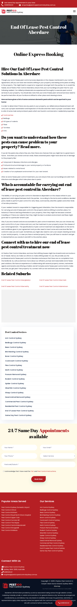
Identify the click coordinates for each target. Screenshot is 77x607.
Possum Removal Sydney (15, 374)
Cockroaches (8, 115)
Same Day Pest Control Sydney (18, 415)
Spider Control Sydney (14, 383)
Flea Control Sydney (13, 365)
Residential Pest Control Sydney (18, 406)
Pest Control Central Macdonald (13, 525)
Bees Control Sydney (14, 347)
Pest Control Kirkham (9, 512)
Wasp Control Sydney (14, 392)
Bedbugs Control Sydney (15, 342)
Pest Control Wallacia (9, 530)
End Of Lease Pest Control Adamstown (53, 286)
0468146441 (8, 5)
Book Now (38, 479)
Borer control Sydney (14, 356)
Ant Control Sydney (13, 338)
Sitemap (57, 586)
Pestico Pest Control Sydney (14, 567)
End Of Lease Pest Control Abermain (52, 280)
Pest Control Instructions (46, 471)
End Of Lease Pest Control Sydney (19, 411)
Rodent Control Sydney (15, 379)
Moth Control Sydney (14, 370)
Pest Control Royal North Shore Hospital (16, 515)
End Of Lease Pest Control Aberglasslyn (16, 280)
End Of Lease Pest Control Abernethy (15, 286)
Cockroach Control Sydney (16, 361)
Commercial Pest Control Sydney (19, 401)
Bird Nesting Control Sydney (17, 352)
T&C (32, 471)
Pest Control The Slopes (10, 523)
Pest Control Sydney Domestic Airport (15, 507)
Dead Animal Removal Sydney (17, 397)
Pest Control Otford (8, 510)
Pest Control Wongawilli (10, 528)
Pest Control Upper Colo (10, 517)
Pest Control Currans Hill (10, 520)
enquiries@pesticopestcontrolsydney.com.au (38, 5)
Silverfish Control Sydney (15, 388)
